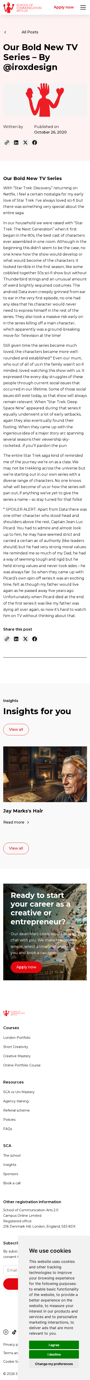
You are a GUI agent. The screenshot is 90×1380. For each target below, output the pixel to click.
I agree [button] (54, 1345)
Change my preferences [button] (54, 1364)
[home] (22, 7)
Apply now (64, 7)
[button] (82, 7)
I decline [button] (54, 1354)
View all (16, 729)
